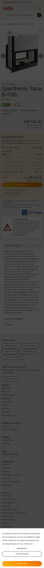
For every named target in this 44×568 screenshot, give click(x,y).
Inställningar (22, 554)
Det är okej (22, 564)
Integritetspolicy (22, 548)
